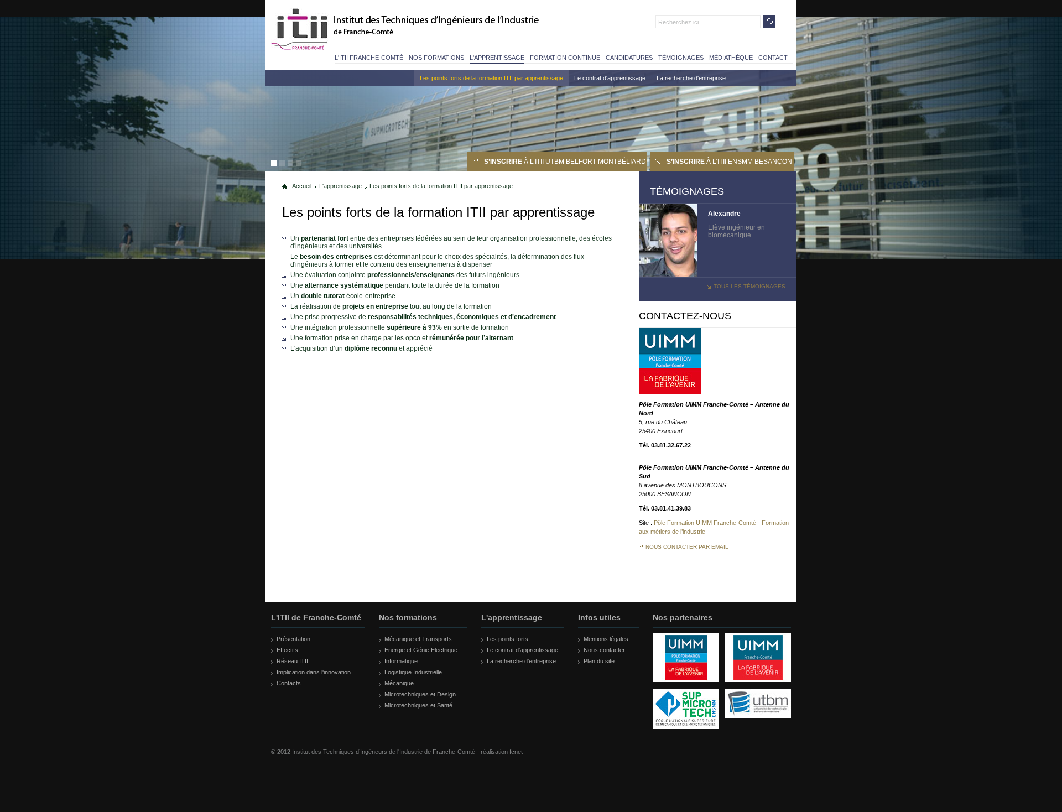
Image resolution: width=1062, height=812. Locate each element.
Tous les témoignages (749, 286)
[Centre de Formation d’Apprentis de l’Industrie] (686, 686)
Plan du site (599, 661)
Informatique (401, 661)
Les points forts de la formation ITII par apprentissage (491, 78)
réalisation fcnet (502, 751)
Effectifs (287, 650)
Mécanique (399, 683)
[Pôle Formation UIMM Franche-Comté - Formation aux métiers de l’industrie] (670, 392)
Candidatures (629, 57)
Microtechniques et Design (420, 694)
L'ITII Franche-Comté (369, 57)
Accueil (301, 186)
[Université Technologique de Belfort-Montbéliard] (758, 722)
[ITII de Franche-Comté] (300, 29)
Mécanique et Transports (418, 639)
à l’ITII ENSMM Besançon (729, 161)
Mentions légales (606, 639)
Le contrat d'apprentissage (609, 78)
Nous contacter (604, 650)
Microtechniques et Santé (418, 705)
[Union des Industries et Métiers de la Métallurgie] (758, 686)
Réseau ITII (292, 661)
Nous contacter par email (686, 547)
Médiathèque (731, 57)
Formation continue (565, 57)
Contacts (289, 683)
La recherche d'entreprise (691, 78)
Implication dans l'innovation (314, 672)
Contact (773, 57)
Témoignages (681, 57)
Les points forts (507, 639)
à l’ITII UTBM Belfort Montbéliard (565, 161)
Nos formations (436, 57)
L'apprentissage (497, 57)
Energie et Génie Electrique (420, 650)
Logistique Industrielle (413, 672)
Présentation (293, 639)
